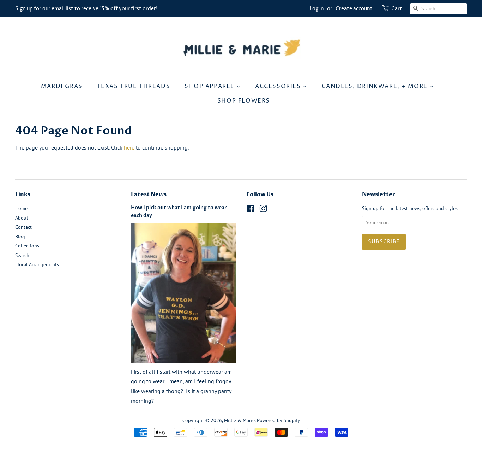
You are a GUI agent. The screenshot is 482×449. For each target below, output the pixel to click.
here (129, 147)
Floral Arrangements (37, 264)
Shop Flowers (243, 101)
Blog (20, 236)
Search (22, 255)
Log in (316, 8)
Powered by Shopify (278, 420)
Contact (23, 227)
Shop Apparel (210, 86)
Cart (396, 8)
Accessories (279, 86)
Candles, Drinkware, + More (375, 86)
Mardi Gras (62, 86)
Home (21, 208)
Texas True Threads (133, 86)
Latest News (149, 194)
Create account (354, 8)
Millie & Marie (239, 420)
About (21, 218)
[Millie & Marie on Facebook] (250, 210)
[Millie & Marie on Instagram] (263, 210)
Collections (27, 246)
